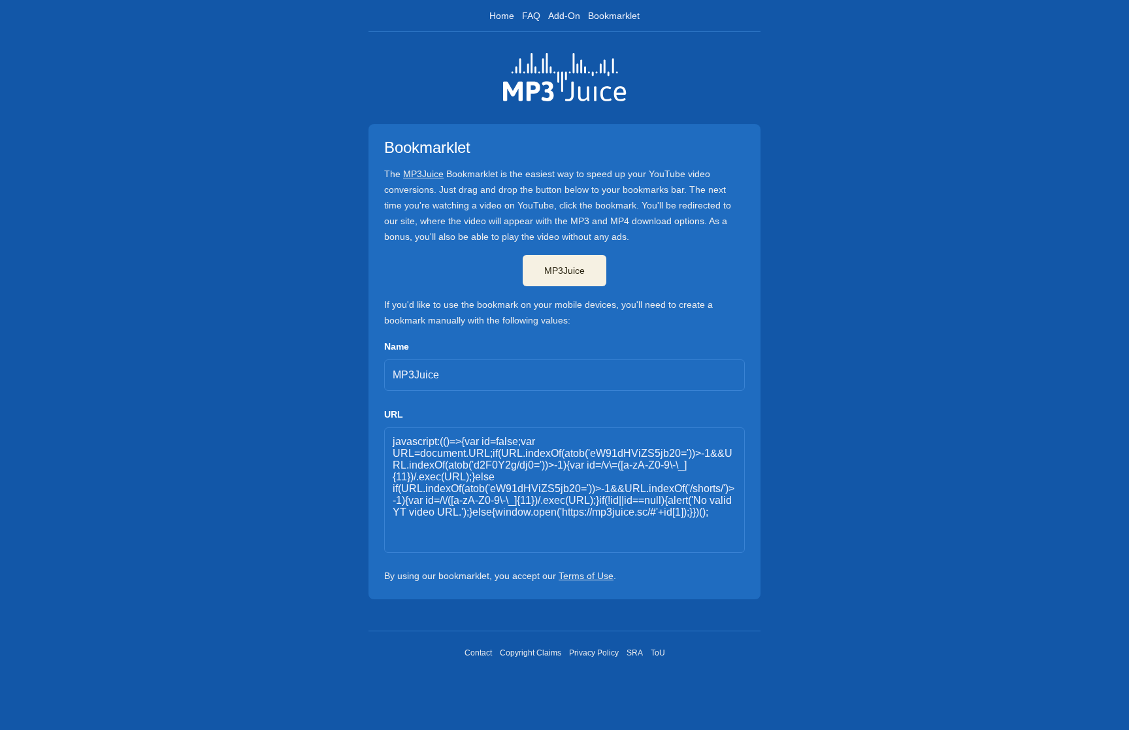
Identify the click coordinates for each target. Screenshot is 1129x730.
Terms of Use (586, 576)
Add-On (564, 15)
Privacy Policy (594, 652)
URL (393, 414)
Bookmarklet (614, 15)
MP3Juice (423, 174)
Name (396, 346)
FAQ (531, 15)
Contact (478, 652)
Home (501, 15)
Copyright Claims (530, 652)
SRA (635, 652)
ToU (658, 652)
